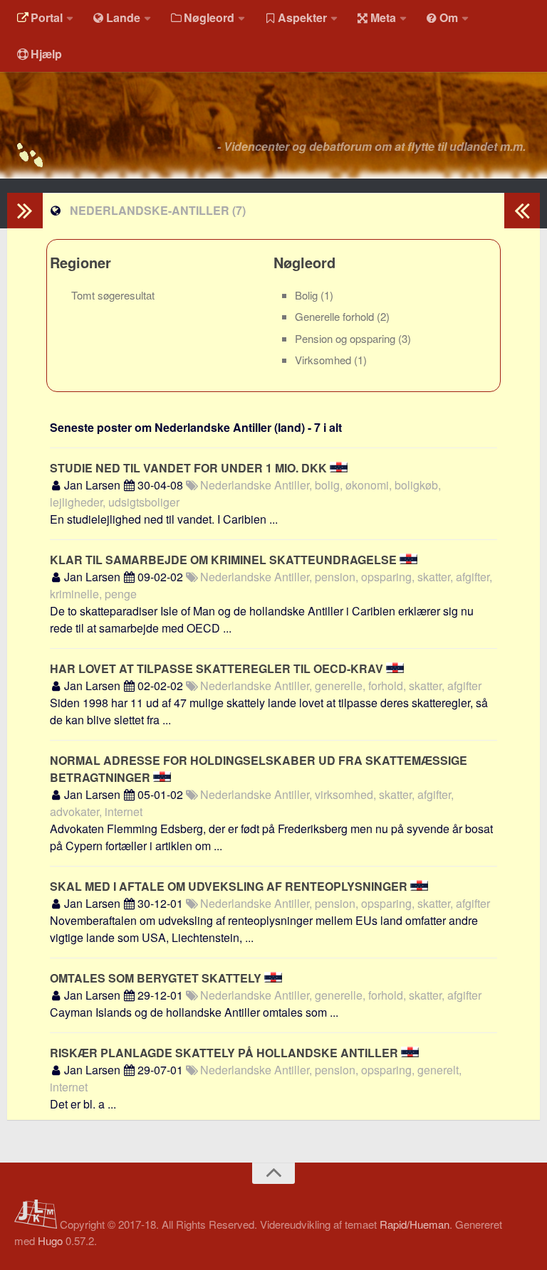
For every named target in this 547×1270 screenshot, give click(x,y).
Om (448, 17)
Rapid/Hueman (414, 1224)
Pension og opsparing (346, 338)
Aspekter (302, 17)
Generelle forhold (336, 316)
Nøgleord (209, 17)
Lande (123, 17)
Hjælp (46, 54)
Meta (383, 17)
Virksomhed (324, 359)
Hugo (50, 1240)
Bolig (308, 294)
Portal (47, 17)
